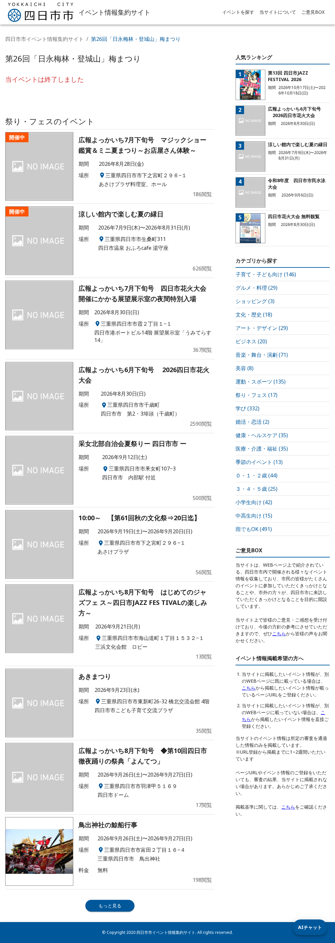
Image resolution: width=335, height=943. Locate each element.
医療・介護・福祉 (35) (262, 448)
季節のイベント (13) (259, 462)
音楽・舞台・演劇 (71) (262, 354)
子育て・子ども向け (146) (266, 274)
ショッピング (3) (255, 301)
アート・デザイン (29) (262, 328)
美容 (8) (245, 368)
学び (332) (247, 408)
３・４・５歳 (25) (256, 488)
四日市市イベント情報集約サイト (44, 39)
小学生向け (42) (254, 502)
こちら (279, 633)
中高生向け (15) (254, 515)
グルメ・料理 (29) (256, 287)
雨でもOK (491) (254, 529)
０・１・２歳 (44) (256, 475)
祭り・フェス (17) (256, 395)
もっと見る (109, 905)
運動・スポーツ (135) (261, 381)
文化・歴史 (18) (254, 314)
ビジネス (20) (251, 341)
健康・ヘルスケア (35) (262, 435)
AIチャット (310, 927)
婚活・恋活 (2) (252, 421)
